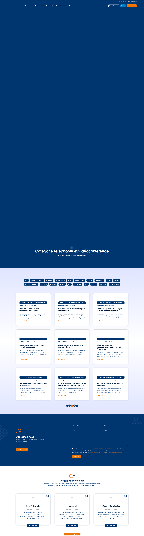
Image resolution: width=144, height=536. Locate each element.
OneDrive (62, 284)
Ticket (123, 6)
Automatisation (60, 280)
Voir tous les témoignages (71, 534)
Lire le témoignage (33, 525)
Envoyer (77, 456)
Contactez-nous (132, 6)
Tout (26, 280)
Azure (70, 280)
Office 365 (53, 284)
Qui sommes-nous (61, 6)
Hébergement (99, 280)
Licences (116, 280)
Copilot (90, 280)
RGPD (86, 284)
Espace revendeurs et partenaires (128, 1)
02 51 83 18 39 (23, 449)
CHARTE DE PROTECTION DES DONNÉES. (102, 448)
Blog (70, 6)
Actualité (49, 280)
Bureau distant (79, 280)
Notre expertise (39, 6)
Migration (44, 284)
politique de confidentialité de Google (97, 452)
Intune (109, 280)
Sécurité (93, 284)
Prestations (77, 284)
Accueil (62, 255)
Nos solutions (28, 6)
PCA (69, 284)
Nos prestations (50, 6)
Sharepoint (103, 284)
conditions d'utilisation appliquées (114, 452)
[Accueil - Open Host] (14, 6)
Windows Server (114, 284)
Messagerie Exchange (31, 284)
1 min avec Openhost (37, 280)
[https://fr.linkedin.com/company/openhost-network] (17, 446)
